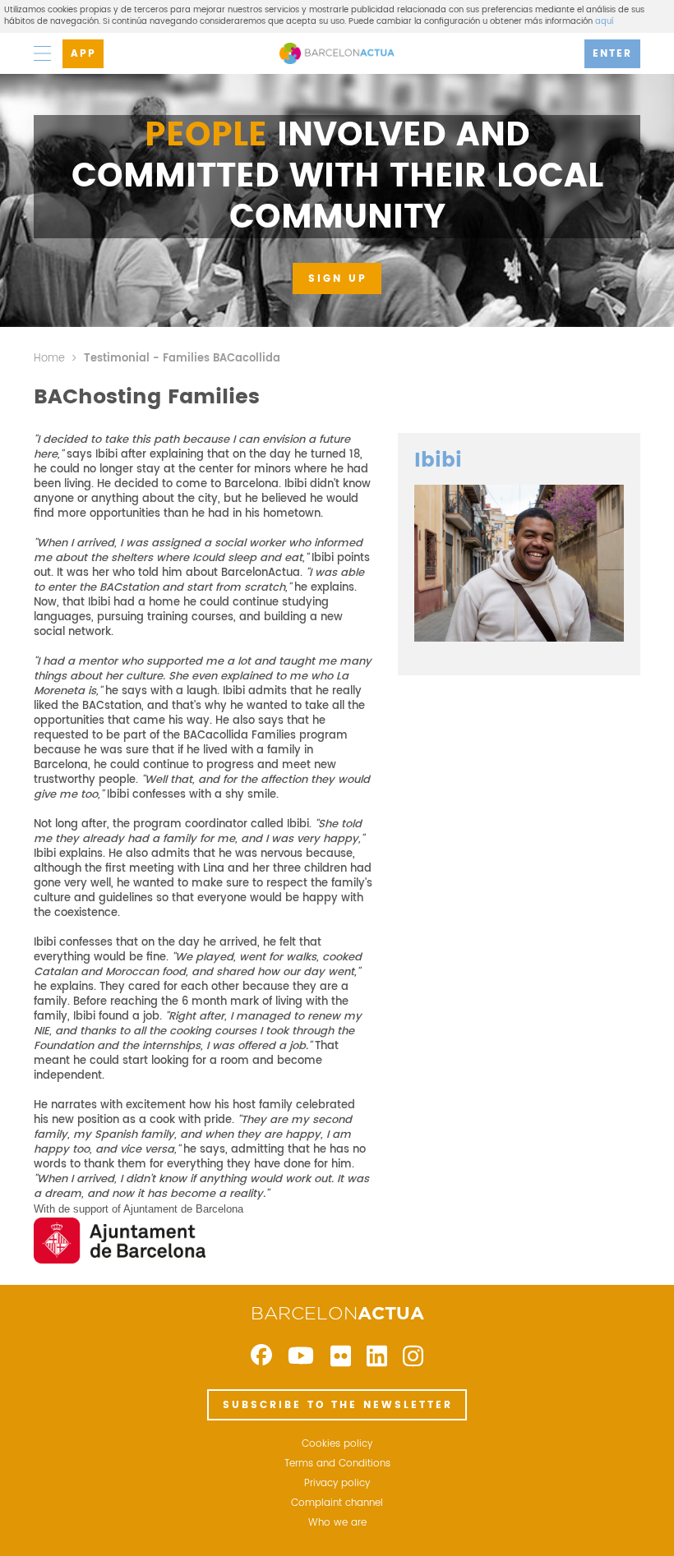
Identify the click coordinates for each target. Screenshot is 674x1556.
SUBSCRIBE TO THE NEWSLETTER (338, 1405)
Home (49, 358)
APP (83, 54)
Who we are (337, 1523)
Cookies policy (337, 1444)
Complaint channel (337, 1503)
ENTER (612, 54)
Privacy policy (337, 1483)
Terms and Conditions (337, 1464)
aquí (604, 21)
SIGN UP (337, 279)
